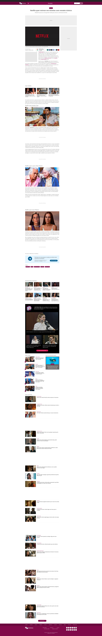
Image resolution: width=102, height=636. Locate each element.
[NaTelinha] (23, 3)
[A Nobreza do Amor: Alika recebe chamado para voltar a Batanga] (30, 406)
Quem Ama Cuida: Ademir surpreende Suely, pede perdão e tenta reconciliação (47, 440)
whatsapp (47, 50)
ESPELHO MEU (75, 624)
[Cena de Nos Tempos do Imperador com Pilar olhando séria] (29, 284)
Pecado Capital (43, 59)
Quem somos (45, 627)
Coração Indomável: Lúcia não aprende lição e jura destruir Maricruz (29, 299)
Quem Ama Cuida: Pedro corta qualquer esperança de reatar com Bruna (47, 433)
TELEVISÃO (31, 624)
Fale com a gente (46, 628)
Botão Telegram (67, 630)
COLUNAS (55, 624)
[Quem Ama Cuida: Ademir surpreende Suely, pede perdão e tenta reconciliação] (30, 441)
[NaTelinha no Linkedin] (70, 630)
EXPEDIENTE (51, 627)
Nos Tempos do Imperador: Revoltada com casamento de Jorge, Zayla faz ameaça (55, 299)
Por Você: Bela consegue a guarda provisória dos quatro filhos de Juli (48, 475)
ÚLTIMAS (26, 624)
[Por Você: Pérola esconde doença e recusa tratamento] (30, 414)
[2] (29, 366)
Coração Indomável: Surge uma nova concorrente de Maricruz (55, 289)
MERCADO (60, 624)
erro (58, 50)
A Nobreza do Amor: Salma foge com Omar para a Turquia (46, 510)
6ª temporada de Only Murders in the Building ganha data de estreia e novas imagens (39, 388)
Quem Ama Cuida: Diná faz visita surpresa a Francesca (47, 397)
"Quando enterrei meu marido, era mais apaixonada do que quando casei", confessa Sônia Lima (33, 346)
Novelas (50, 3)
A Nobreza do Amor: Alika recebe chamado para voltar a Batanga (48, 406)
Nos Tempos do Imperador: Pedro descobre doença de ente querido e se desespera (47, 289)
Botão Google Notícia (68, 630)
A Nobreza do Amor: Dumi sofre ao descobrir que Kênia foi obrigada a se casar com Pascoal (48, 483)
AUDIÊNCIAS (50, 624)
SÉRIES (65, 624)
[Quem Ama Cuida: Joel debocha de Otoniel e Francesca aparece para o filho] (30, 553)
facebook (49, 50)
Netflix (32, 266)
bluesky (55, 50)
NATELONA (69, 624)
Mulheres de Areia (47, 58)
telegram (53, 50)
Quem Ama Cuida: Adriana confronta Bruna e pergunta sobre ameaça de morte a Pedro (48, 587)
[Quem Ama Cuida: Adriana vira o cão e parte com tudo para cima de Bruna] (30, 607)
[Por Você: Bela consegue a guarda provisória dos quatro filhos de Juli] (30, 476)
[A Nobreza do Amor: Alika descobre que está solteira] (30, 545)
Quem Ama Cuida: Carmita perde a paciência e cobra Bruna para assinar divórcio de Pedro (47, 448)
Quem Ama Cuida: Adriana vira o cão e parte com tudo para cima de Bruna (47, 606)
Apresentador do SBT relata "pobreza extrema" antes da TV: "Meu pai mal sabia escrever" (49, 346)
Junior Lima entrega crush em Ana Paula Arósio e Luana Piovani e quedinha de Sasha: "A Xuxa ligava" (40, 366)
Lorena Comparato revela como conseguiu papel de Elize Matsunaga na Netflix (40, 331)
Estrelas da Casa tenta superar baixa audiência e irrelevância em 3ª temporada (54, 95)
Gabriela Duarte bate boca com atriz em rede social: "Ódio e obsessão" (39, 358)
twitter (51, 50)
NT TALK (45, 624)
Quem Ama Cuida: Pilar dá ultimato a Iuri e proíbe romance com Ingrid (47, 467)
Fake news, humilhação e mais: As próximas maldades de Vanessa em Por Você (47, 614)
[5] (29, 388)
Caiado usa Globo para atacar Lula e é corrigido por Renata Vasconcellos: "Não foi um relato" (39, 380)
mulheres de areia (36, 266)
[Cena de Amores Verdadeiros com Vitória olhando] (38, 284)
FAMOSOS (40, 624)
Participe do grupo (54, 260)
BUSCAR (81, 3)
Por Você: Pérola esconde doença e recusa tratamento (47, 412)
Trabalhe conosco (55, 628)
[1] (29, 359)
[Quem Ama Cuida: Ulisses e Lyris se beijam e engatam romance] (30, 580)
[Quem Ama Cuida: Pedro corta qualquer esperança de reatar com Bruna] (30, 433)
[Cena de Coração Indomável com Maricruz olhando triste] (55, 284)
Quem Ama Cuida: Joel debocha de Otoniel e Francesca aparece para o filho (47, 552)
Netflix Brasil (41, 52)
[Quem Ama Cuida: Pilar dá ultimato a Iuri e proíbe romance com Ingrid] (30, 468)
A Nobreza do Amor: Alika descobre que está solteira (47, 544)
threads (56, 50)
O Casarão (55, 58)
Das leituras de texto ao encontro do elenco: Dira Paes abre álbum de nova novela (47, 572)
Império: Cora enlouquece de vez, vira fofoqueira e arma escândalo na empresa (46, 299)
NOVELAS (36, 624)
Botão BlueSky (74, 630)
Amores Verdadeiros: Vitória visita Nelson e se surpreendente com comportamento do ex (38, 289)
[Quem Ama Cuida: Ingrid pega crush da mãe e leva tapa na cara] (30, 518)
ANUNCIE (58, 627)
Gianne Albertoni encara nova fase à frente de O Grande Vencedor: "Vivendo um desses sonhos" (41, 95)
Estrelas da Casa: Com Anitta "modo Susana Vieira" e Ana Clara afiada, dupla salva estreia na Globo (30, 95)
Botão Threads (76, 630)
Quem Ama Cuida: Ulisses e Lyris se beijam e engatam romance (47, 579)
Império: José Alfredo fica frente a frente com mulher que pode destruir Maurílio (37, 299)
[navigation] (28, 3)
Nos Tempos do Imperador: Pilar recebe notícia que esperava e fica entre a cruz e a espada (29, 289)
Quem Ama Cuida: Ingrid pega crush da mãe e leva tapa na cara (48, 518)
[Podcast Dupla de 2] (72, 630)
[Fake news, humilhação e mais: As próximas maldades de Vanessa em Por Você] (30, 615)
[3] (29, 373)
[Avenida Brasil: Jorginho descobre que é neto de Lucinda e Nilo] (30, 503)
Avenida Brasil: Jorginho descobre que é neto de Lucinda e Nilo (48, 502)
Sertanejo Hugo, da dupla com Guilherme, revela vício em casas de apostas (39, 373)
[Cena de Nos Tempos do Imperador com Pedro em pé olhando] (47, 284)
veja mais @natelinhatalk (42, 350)
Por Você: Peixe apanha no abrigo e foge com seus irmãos (46, 537)
